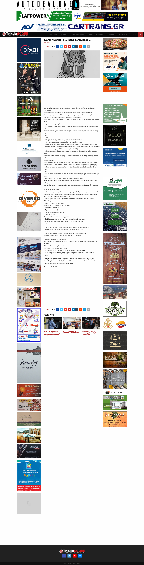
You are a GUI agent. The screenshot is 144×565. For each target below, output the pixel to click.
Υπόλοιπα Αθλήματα (78, 34)
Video (91, 34)
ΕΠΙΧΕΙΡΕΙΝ (112, 34)
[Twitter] (131, 34)
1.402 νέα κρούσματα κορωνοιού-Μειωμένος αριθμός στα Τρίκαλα (52, 333)
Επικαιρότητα (100, 34)
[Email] (136, 34)
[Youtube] (134, 34)
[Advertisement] (72, 93)
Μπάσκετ (64, 34)
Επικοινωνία (123, 34)
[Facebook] (129, 34)
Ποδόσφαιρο (53, 34)
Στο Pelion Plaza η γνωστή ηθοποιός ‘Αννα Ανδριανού (90, 333)
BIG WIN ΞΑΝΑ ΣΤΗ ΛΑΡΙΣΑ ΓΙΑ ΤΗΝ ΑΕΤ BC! (71, 332)
